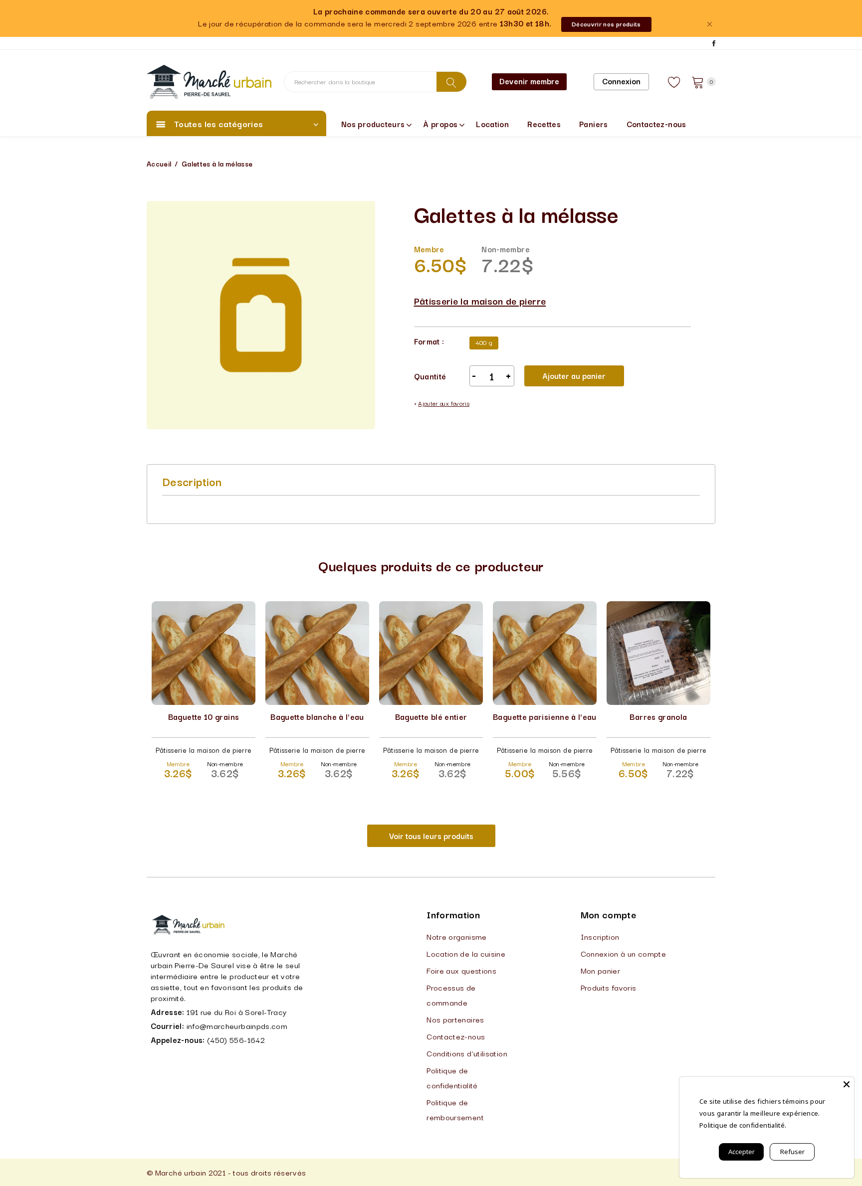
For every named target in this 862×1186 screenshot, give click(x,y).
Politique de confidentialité (452, 1077)
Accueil (159, 163)
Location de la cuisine (466, 953)
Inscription (600, 936)
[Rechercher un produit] (451, 82)
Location (492, 124)
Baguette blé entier (431, 716)
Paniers (593, 124)
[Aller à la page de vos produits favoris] (674, 81)
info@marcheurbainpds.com (237, 1025)
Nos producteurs (373, 124)
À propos (440, 124)
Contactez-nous (656, 124)
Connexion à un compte (623, 953)
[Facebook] (713, 43)
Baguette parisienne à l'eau (545, 716)
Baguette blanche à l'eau (317, 716)
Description (191, 481)
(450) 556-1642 (236, 1039)
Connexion (621, 81)
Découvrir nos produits (606, 23)
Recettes (544, 124)
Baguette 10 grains (203, 716)
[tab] (191, 481)
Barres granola (658, 716)
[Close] (847, 1084)
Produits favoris (609, 987)
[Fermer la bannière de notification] (709, 24)
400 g (484, 342)
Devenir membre (529, 81)
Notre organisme (456, 936)
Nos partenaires (455, 1019)
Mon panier (601, 970)
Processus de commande (451, 994)
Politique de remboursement (455, 1109)
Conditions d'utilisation (467, 1053)
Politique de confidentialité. (742, 1125)
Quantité (430, 376)
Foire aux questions (461, 970)
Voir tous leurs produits (431, 836)
